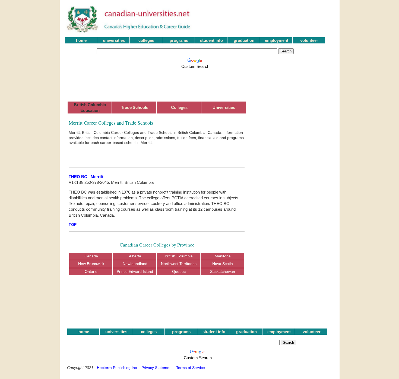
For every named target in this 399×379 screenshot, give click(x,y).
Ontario (91, 272)
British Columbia (179, 256)
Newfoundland (135, 264)
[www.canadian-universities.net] (129, 31)
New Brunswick (91, 264)
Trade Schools (134, 107)
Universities (224, 107)
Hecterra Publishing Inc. (117, 367)
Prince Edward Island (135, 272)
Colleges (179, 107)
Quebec (179, 272)
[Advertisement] (196, 82)
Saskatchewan (222, 272)
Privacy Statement (157, 367)
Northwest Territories (179, 264)
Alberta (135, 256)
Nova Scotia (222, 264)
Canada (91, 256)
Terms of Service (190, 367)
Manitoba (223, 256)
